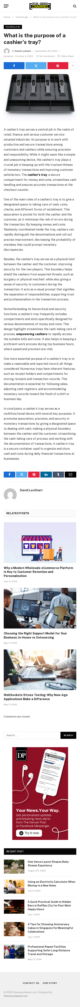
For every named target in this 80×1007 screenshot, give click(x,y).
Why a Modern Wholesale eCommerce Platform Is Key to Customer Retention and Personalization (38, 572)
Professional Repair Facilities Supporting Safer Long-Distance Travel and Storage (49, 950)
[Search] (74, 6)
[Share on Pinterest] (57, 65)
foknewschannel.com (16, 996)
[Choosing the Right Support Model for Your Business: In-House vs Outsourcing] (40, 608)
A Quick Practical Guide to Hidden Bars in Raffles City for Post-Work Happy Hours (49, 905)
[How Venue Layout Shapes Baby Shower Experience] (14, 867)
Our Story (50, 983)
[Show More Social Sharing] (72, 65)
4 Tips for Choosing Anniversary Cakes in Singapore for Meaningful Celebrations (50, 928)
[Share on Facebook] (14, 65)
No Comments (47, 56)
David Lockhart (23, 51)
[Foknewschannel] (40, 6)
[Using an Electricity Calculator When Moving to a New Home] (14, 887)
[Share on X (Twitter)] (35, 65)
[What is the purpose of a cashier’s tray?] (40, 97)
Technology (12, 27)
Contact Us (31, 983)
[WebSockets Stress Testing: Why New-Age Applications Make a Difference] (40, 669)
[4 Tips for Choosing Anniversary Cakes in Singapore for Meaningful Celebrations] (14, 929)
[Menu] (6, 6)
